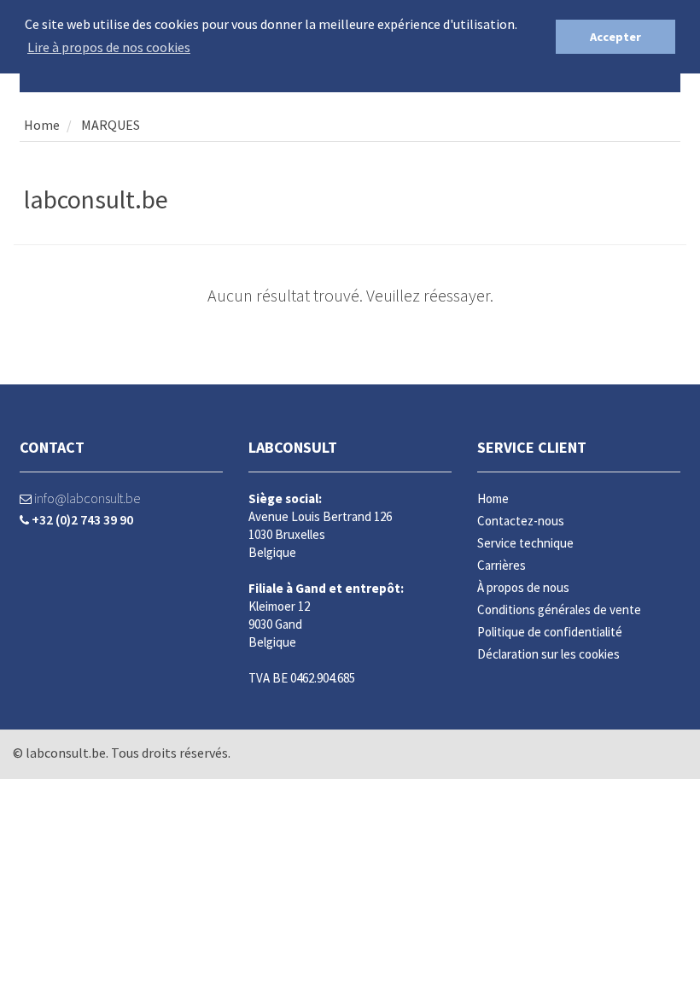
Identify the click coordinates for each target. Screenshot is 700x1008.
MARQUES (109, 124)
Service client (531, 447)
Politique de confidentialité (549, 632)
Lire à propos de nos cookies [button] (108, 47)
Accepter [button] (615, 36)
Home (42, 124)
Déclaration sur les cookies (548, 654)
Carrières (501, 565)
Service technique (525, 543)
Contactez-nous (520, 521)
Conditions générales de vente (559, 609)
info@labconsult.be (86, 498)
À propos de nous (523, 587)
